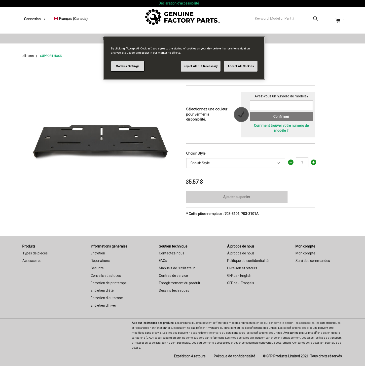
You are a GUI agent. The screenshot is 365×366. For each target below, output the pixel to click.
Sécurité (97, 268)
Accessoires (31, 261)
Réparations (100, 261)
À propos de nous (241, 246)
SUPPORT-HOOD (51, 56)
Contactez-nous (171, 253)
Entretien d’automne (107, 298)
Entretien (98, 253)
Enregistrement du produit (179, 283)
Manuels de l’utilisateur (177, 268)
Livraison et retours (242, 268)
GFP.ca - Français (240, 283)
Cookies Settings (128, 66)
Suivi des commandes (312, 261)
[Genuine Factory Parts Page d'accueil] (182, 17)
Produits (29, 246)
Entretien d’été (102, 290)
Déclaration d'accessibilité (179, 3)
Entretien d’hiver (103, 305)
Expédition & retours (190, 356)
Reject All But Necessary (201, 66)
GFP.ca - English (239, 276)
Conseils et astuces (106, 276)
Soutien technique (173, 246)
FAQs (163, 261)
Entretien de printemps (109, 283)
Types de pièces (35, 253)
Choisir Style (196, 153)
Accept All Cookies (240, 66)
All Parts (28, 56)
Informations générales (109, 246)
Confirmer (281, 117)
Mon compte (305, 246)
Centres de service (173, 276)
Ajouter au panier (236, 197)
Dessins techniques (174, 290)
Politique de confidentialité (248, 261)
